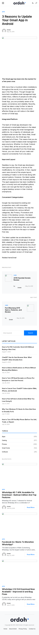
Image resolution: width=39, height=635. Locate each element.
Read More (30, 507)
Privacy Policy (23, 629)
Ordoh (9, 30)
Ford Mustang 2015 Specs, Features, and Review (13, 310)
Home (5, 629)
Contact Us (32, 629)
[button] (3, 3)
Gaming (4, 440)
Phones (4, 444)
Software (5, 452)
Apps (3, 11)
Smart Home (6, 448)
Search (30, 333)
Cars (15, 275)
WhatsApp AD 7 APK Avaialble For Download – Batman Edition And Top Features (19, 495)
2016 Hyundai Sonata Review (22, 279)
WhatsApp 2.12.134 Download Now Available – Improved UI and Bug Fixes (18, 591)
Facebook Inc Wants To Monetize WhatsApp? (18, 543)
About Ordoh (13, 629)
